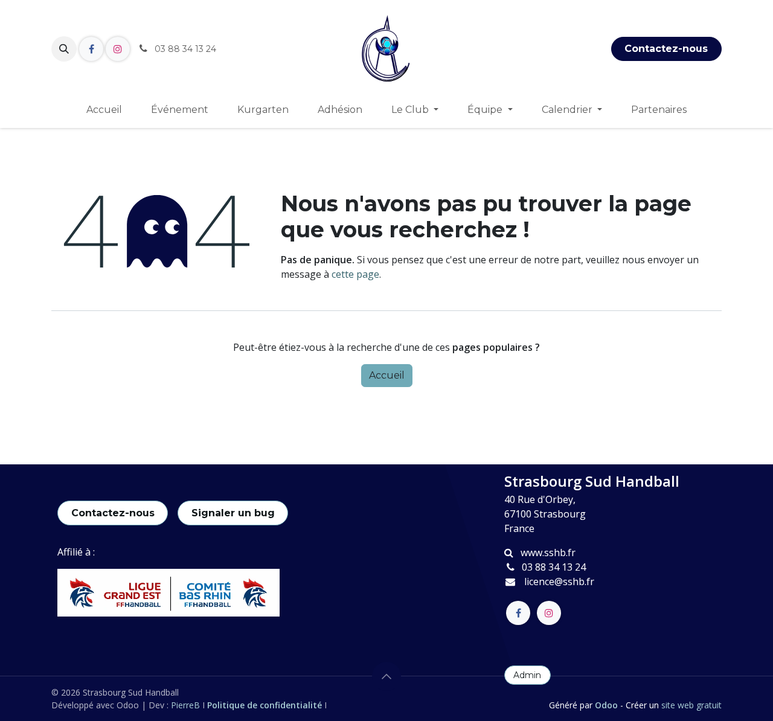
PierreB (186, 705)
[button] (64, 49)
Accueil (387, 375)
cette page (355, 274)
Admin (527, 675)
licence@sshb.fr (559, 581)
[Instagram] (118, 49)
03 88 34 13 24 (554, 567)
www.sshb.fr (548, 552)
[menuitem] (104, 110)
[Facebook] (91, 49)
